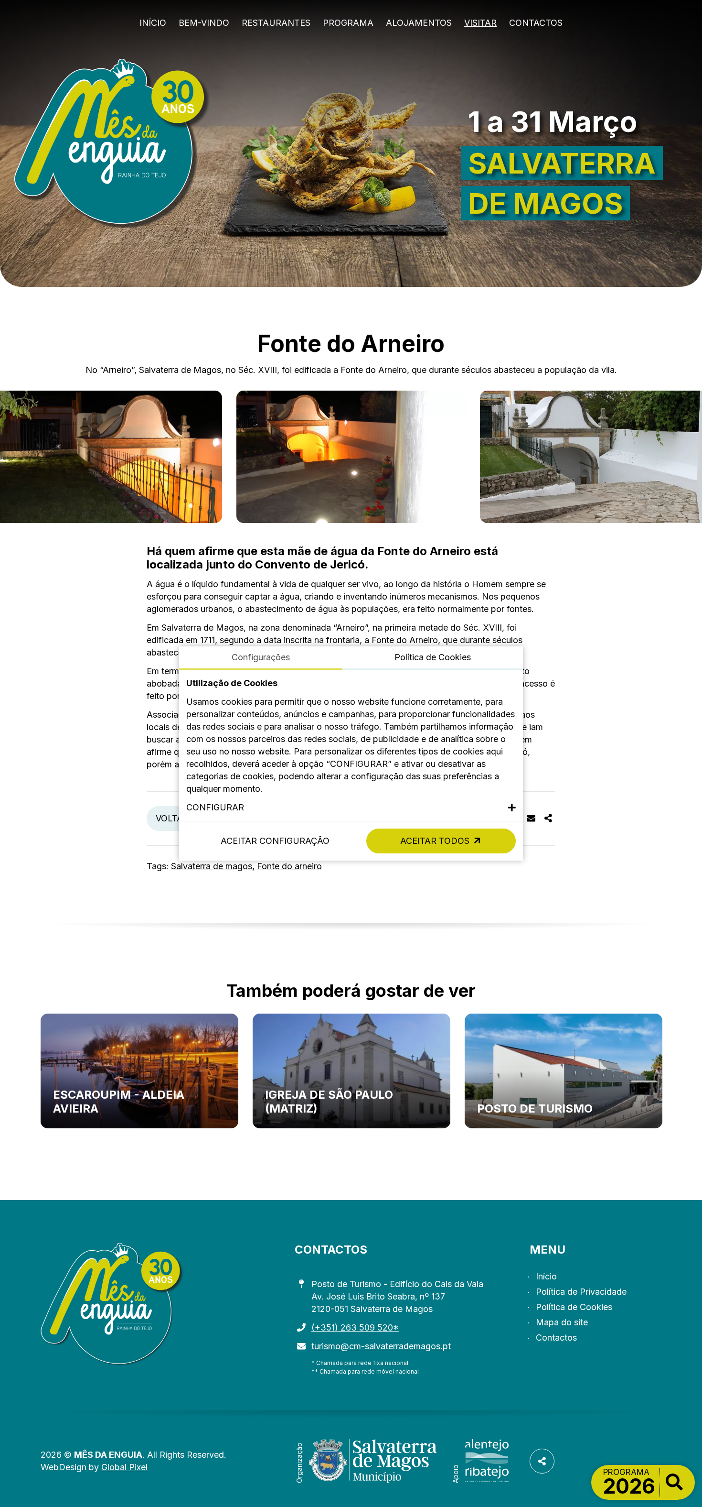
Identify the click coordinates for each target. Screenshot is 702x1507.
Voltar (172, 818)
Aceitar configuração (275, 841)
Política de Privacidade (581, 1292)
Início (152, 23)
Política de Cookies (574, 1307)
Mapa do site (562, 1322)
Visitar (480, 23)
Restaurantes (276, 23)
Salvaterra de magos (211, 866)
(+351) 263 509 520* (355, 1327)
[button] (351, 807)
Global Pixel (124, 1467)
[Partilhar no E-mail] (531, 818)
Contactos (536, 23)
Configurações (261, 657)
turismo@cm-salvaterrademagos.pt (381, 1346)
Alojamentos (419, 23)
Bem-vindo (204, 23)
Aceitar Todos (434, 841)
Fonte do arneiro (289, 866)
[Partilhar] (548, 818)
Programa (348, 23)
